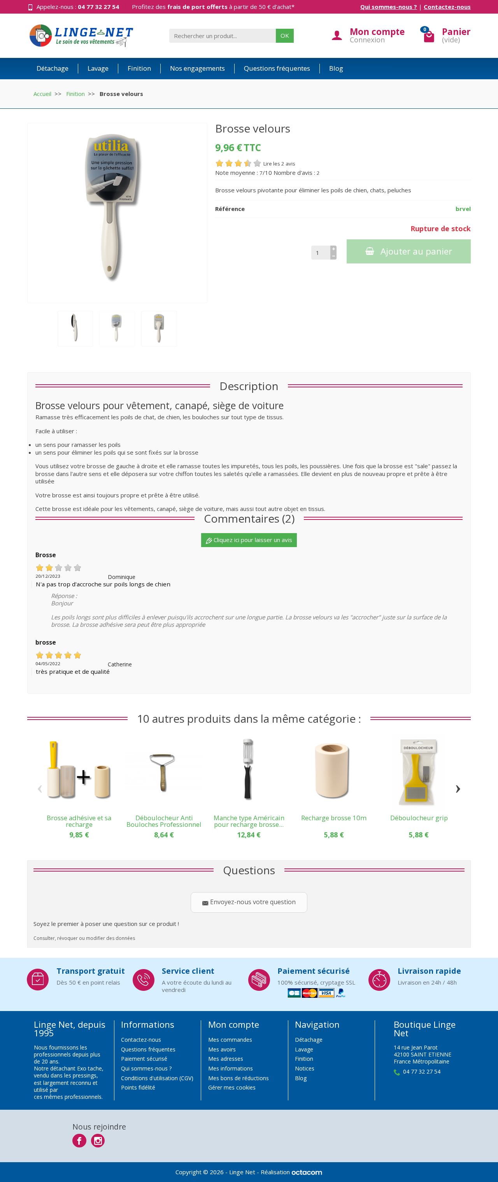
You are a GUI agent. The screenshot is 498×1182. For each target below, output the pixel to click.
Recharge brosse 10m (333, 817)
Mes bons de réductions (238, 1078)
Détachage (52, 68)
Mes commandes (230, 1039)
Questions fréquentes (277, 68)
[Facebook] (79, 1140)
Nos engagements (197, 68)
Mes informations (230, 1068)
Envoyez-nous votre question (252, 902)
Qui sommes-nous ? (388, 6)
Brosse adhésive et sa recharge (79, 821)
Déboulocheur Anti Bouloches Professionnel (164, 821)
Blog (336, 68)
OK (285, 35)
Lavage (98, 68)
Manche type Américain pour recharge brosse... (249, 821)
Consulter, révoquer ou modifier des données (84, 938)
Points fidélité (138, 1087)
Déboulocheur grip (419, 817)
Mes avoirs (222, 1049)
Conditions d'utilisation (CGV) (157, 1078)
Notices (304, 1068)
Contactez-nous (447, 6)
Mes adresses (225, 1058)
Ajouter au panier (416, 251)
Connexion (367, 39)
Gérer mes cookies (232, 1087)
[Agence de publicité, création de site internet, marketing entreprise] (307, 1172)
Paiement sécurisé (144, 1058)
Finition (139, 68)
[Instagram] (98, 1140)
